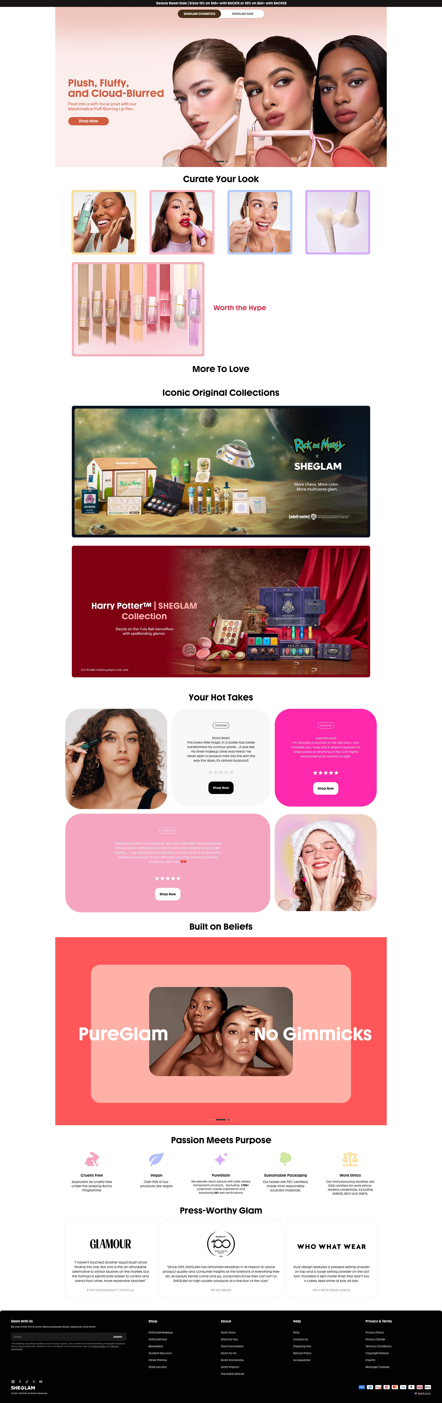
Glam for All (228, 1353)
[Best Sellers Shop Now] (138, 309)
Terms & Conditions (379, 1346)
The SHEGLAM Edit (232, 1374)
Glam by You (229, 1339)
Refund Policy (302, 1353)
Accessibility (301, 1360)
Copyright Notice (377, 1353)
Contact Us (300, 1339)
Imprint (370, 1360)
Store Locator (157, 1367)
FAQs (296, 1332)
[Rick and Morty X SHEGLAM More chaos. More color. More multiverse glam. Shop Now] (221, 471)
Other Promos (157, 1360)
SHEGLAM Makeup (160, 1332)
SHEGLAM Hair (157, 1339)
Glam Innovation (232, 1346)
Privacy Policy (98, 1346)
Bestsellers (155, 1346)
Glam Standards (232, 1360)
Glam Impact (230, 1367)
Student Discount (160, 1353)
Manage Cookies (377, 1367)
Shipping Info (302, 1346)
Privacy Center (375, 1339)
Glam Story (228, 1332)
